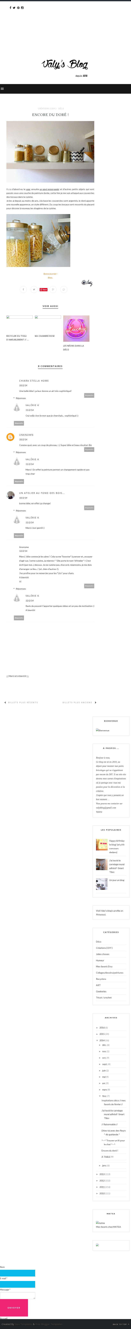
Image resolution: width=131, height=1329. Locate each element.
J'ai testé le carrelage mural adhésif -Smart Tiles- (113, 1114)
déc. (104, 1045)
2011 (102, 1187)
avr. (104, 1083)
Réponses (21, 398)
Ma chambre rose (45, 336)
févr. (104, 1096)
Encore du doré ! (110, 1150)
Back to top (120, 1324)
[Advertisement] (65, 23)
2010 (102, 1193)
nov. (104, 1051)
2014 (102, 1040)
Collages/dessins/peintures (109, 972)
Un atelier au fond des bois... (42, 492)
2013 (102, 1174)
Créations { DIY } (47, 108)
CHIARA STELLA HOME (34, 380)
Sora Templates (23, 1324)
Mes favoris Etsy (104, 966)
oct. (104, 1057)
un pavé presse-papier (49, 189)
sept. (105, 1064)
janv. (104, 1165)
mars (105, 1089)
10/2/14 (23, 385)
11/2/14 (30, 410)
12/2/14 (23, 551)
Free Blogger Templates (48, 1324)
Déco (61, 108)
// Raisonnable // (110, 1124)
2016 (102, 1027)
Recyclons (101, 979)
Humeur (100, 960)
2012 (102, 1180)
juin (104, 1070)
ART (98, 985)
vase (28, 189)
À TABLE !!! (107, 1156)
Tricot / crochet (104, 997)
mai (104, 1076)
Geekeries (101, 991)
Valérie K (32, 405)
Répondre (89, 395)
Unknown (26, 434)
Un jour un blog (116, 880)
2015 (102, 1034)
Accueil (3, 1318)
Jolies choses (102, 954)
